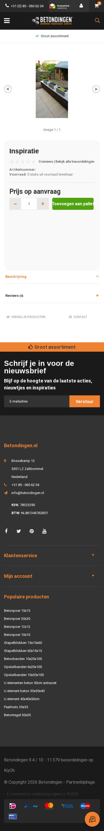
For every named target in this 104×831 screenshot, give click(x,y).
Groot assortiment (55, 36)
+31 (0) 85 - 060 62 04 (27, 6)
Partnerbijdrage (80, 782)
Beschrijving (15, 277)
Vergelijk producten (28, 317)
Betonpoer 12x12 (17, 627)
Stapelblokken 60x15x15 (23, 651)
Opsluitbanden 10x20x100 (24, 675)
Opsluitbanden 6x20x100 (23, 667)
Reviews (14, 296)
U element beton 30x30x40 (24, 691)
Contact (80, 317)
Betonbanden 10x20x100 (23, 659)
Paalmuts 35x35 (16, 707)
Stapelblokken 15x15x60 (23, 643)
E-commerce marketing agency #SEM (42, 793)
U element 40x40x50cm (21, 699)
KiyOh (9, 770)
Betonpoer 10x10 (17, 635)
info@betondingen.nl (27, 493)
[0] (96, 6)
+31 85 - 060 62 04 (25, 485)
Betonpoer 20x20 (17, 619)
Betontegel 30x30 (17, 715)
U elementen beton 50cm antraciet (30, 683)
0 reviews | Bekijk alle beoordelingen (66, 162)
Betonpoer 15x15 (17, 611)
